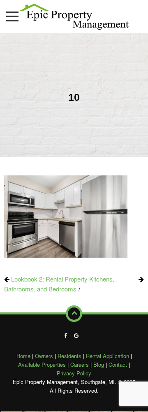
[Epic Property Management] (74, 15)
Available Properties (42, 364)
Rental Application (107, 356)
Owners (44, 356)
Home (23, 356)
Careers (79, 364)
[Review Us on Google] (76, 335)
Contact (118, 364)
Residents (69, 356)
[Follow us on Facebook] (65, 335)
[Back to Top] (74, 313)
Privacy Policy (74, 373)
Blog (98, 364)
